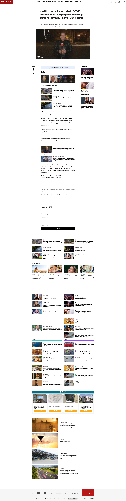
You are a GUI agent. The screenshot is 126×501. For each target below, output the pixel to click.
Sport (43, 1)
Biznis (71, 1)
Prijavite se (58, 228)
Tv (80, 1)
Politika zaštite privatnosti (54, 498)
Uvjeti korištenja (46, 498)
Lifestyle (54, 1)
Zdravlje (67, 1)
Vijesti (39, 1)
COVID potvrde (57, 170)
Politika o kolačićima (63, 498)
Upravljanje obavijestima (73, 498)
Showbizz (48, 1)
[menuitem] (124, 1)
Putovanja (60, 1)
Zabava (76, 1)
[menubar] (124, 2)
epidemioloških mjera (45, 140)
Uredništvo (33, 498)
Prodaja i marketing (39, 498)
